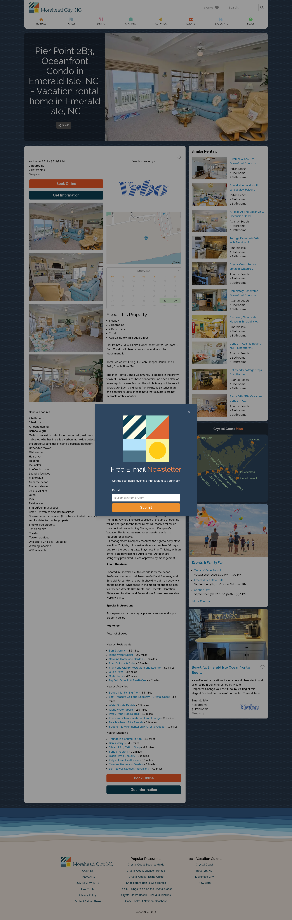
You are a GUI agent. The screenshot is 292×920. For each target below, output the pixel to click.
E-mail (116, 490)
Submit (146, 507)
